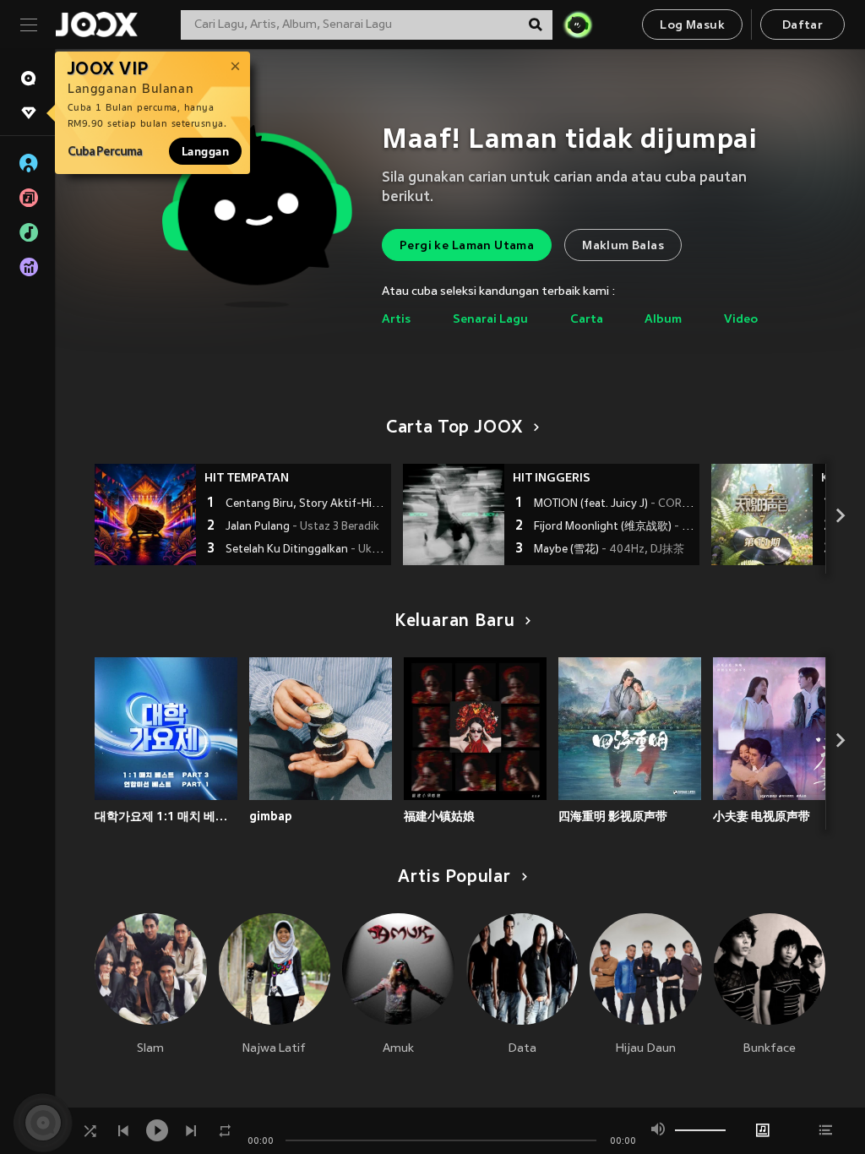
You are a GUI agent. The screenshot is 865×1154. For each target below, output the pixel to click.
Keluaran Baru (454, 621)
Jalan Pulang (302, 527)
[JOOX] (96, 24)
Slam (150, 1048)
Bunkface (769, 1048)
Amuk (398, 1048)
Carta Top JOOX (454, 428)
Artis (396, 319)
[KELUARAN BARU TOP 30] (762, 514)
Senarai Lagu (490, 319)
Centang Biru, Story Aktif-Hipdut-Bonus (306, 504)
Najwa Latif (274, 1048)
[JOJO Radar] (578, 24)
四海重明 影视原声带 (612, 816)
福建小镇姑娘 (439, 816)
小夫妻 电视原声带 (761, 816)
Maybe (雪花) (609, 550)
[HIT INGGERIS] (453, 514)
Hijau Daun (646, 1048)
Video (741, 319)
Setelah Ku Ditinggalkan (306, 550)
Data (522, 1048)
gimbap (270, 816)
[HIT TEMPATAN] (145, 514)
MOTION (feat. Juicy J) (614, 504)
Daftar (802, 25)
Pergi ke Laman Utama (467, 246)
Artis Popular (454, 877)
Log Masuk (692, 25)
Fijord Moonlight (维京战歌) (614, 527)
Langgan (205, 151)
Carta (586, 319)
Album (663, 319)
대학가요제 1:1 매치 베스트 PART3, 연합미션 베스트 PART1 (166, 816)
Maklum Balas (623, 246)
